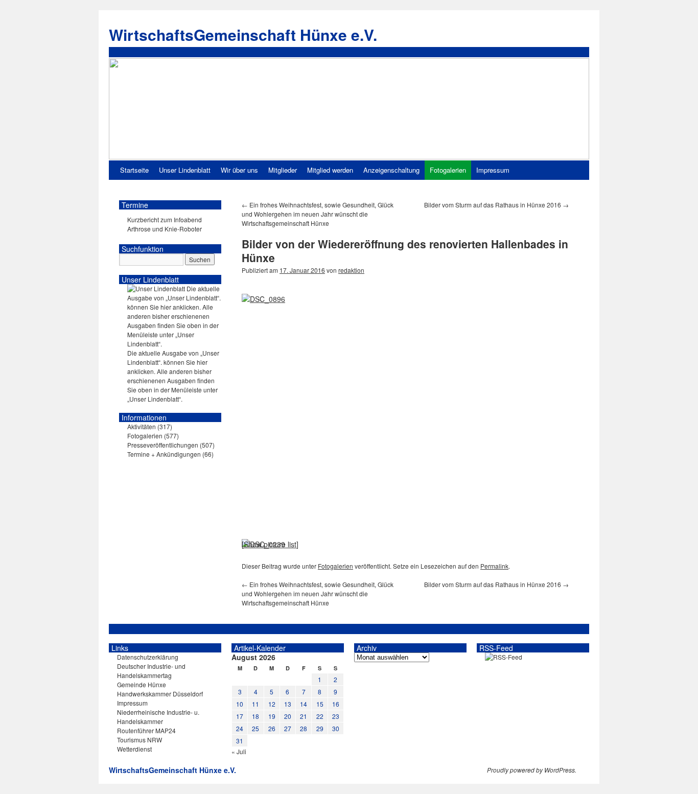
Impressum (492, 170)
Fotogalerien (448, 170)
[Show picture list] (270, 544)
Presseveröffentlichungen (162, 444)
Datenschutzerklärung (147, 656)
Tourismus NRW (139, 739)
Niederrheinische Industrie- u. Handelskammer (158, 717)
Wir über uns (239, 170)
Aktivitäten (141, 426)
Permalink (494, 566)
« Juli (238, 751)
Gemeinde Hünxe (141, 684)
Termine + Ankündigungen (164, 454)
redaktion (351, 270)
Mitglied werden (330, 170)
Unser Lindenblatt (185, 170)
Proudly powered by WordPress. (531, 770)
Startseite (134, 170)
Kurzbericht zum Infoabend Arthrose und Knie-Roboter (164, 224)
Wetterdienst (134, 748)
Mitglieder (282, 170)
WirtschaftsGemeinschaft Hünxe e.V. (243, 34)
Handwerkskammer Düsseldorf (160, 693)
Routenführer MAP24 (146, 730)
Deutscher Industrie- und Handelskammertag (151, 671)
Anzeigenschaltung (391, 170)
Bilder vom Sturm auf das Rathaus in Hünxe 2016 (496, 204)
